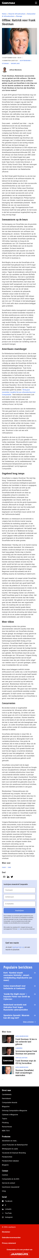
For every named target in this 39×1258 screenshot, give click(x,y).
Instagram (9, 1217)
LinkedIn (8, 1209)
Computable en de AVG (10, 1179)
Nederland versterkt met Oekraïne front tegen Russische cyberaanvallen (16, 1007)
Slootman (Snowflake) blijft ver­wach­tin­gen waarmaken (25, 1073)
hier (19, 929)
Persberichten (7, 1157)
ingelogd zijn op (18, 947)
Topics (4, 1119)
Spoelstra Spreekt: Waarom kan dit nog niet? (16, 1016)
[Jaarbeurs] (19, 1253)
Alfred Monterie (16, 70)
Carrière (19, 1048)
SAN (9, 867)
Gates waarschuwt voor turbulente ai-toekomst (15, 987)
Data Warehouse (22, 1036)
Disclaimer (6, 1232)
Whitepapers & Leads (10, 1149)
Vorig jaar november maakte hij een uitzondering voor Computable (19, 392)
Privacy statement (9, 1243)
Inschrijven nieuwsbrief (10, 1187)
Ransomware (7, 1127)
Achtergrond (25, 60)
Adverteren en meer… (10, 1141)
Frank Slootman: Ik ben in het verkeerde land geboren (26, 1042)
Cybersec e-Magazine (10, 1115)
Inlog (4, 1191)
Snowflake (15, 63)
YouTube (8, 1213)
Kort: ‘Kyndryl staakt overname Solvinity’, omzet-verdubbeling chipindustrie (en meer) (18, 976)
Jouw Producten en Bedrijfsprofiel (15, 1145)
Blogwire (5, 1165)
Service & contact (8, 1183)
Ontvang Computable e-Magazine (14, 1111)
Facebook (8, 1201)
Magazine (5, 1107)
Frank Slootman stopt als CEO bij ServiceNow (26, 1062)
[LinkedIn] (8, 877)
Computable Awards (9, 1102)
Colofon (5, 1175)
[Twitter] (12, 877)
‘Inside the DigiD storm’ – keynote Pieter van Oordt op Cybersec (17, 996)
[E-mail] (4, 877)
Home (4, 14)
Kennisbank (6, 1098)
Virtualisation (21, 1058)
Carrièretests (7, 1094)
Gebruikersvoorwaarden (11, 1237)
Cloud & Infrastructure (16, 14)
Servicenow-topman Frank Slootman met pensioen (26, 1052)
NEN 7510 (6, 1131)
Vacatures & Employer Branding (14, 1153)
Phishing (5, 1123)
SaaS (4, 867)
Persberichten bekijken (10, 1161)
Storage (19, 16)
